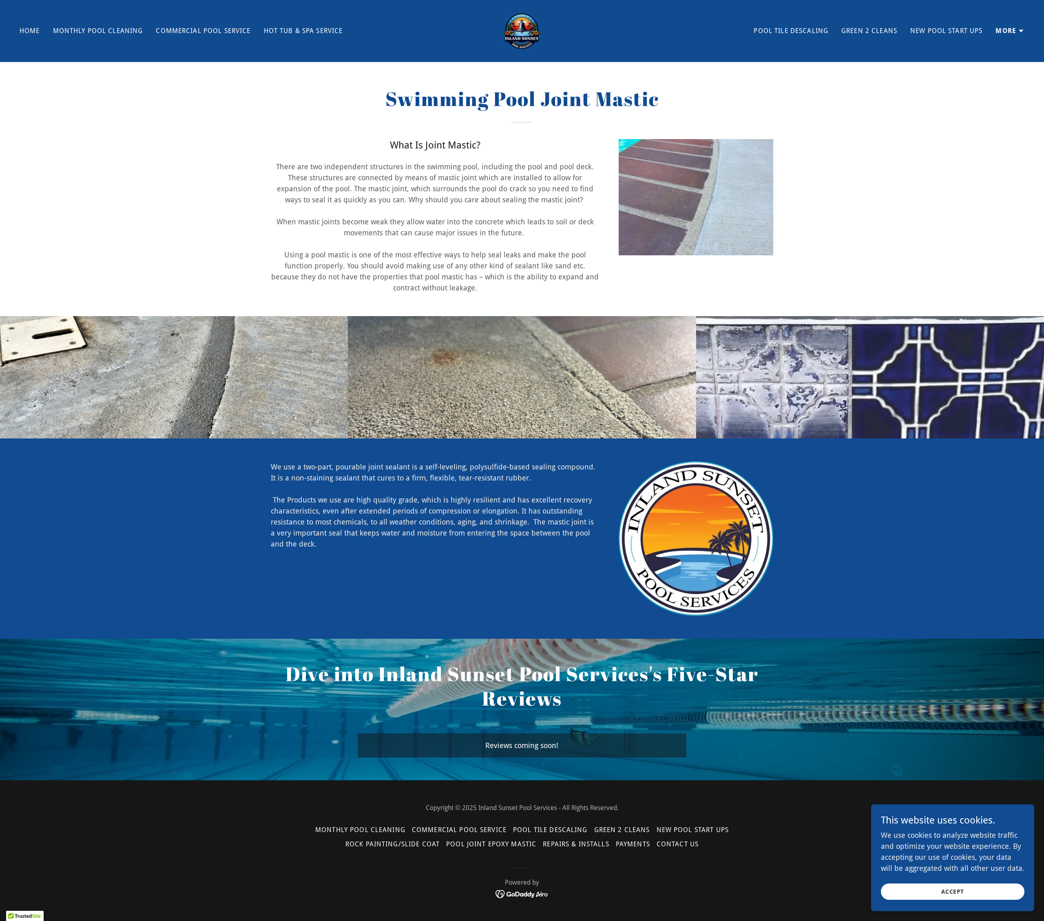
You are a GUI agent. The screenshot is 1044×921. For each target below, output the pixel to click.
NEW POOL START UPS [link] (946, 31)
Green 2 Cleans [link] (869, 31)
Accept (952, 891)
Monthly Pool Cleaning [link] (98, 31)
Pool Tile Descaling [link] (791, 31)
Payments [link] (633, 844)
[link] (521, 30)
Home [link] (30, 31)
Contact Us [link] (678, 844)
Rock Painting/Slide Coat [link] (392, 844)
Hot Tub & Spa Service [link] (303, 31)
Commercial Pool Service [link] (203, 31)
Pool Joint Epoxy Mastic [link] (491, 844)
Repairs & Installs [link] (576, 844)
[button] (1009, 31)
